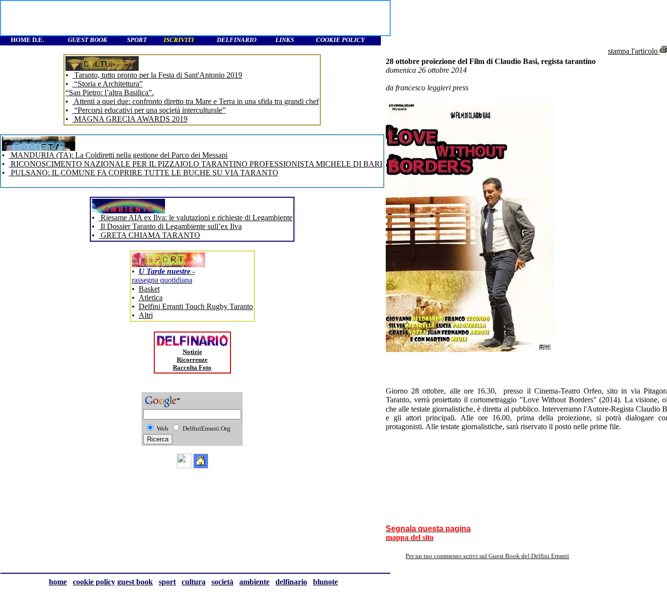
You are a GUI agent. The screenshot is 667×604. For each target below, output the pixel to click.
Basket (149, 289)
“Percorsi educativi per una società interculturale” (149, 110)
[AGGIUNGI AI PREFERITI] (184, 465)
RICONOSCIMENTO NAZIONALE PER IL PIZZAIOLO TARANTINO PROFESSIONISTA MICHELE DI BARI (195, 164)
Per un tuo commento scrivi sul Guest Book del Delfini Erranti (497, 556)
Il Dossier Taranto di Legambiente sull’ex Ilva (170, 226)
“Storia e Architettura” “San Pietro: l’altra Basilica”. (109, 88)
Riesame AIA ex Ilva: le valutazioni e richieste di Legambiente (195, 217)
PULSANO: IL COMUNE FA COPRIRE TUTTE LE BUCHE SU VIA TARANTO (143, 172)
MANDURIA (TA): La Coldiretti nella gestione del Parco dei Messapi (118, 155)
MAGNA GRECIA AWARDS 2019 (130, 119)
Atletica (151, 297)
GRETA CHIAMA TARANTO (149, 235)
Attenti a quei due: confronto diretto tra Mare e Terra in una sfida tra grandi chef (195, 101)
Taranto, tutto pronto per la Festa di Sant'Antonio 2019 (157, 75)
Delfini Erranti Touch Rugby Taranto (196, 306)
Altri (146, 315)
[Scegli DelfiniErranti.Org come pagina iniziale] (200, 465)
